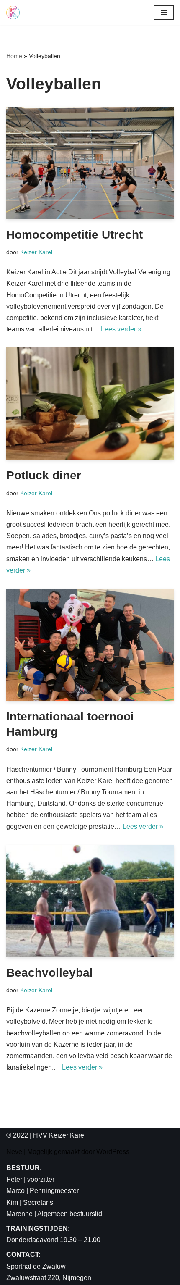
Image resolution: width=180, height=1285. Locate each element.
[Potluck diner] (90, 403)
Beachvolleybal (49, 972)
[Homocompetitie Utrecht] (90, 163)
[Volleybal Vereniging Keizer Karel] (13, 12)
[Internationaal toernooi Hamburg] (90, 645)
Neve (14, 1151)
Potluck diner (43, 475)
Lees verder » (121, 329)
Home (14, 56)
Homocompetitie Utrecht (74, 234)
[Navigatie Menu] (164, 12)
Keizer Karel (36, 252)
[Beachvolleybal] (90, 901)
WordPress (112, 1151)
